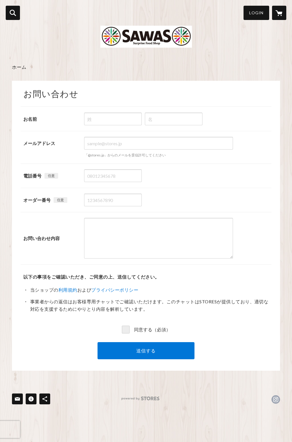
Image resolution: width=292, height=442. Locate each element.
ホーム (19, 67)
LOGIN (256, 12)
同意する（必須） (152, 329)
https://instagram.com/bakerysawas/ (275, 399)
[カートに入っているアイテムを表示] (279, 13)
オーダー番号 (37, 200)
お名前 (30, 119)
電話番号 (32, 175)
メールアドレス (39, 143)
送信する (145, 350)
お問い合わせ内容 (41, 238)
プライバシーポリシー (114, 289)
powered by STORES (140, 398)
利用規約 (67, 289)
